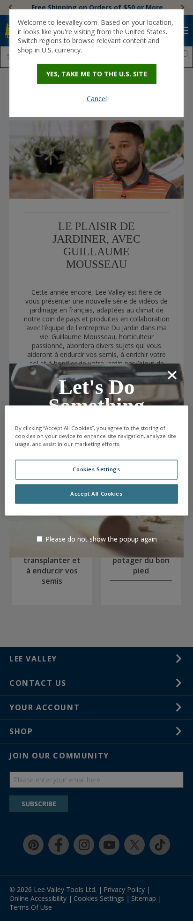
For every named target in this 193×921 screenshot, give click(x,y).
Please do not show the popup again (101, 539)
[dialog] (96, 63)
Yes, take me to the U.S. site (96, 73)
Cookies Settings (96, 469)
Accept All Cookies (96, 494)
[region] (96, 460)
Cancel (97, 98)
